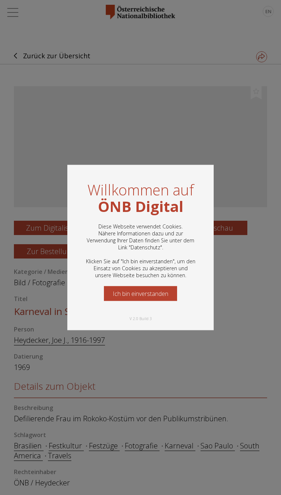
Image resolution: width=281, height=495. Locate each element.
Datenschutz (145, 247)
